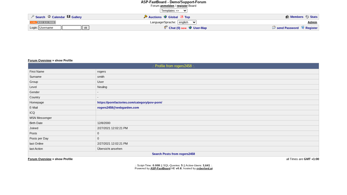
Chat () (174, 28)
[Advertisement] (173, 43)
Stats (313, 16)
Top (187, 17)
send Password (288, 28)
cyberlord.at (205, 168)
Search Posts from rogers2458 (173, 153)
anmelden (167, 5)
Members (296, 16)
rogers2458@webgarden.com (118, 107)
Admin (312, 22)
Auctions (155, 17)
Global (173, 17)
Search (40, 17)
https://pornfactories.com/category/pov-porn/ (129, 102)
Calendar (58, 17)
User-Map (200, 28)
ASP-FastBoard (160, 168)
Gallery (77, 17)
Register (311, 28)
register (182, 5)
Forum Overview (40, 60)
